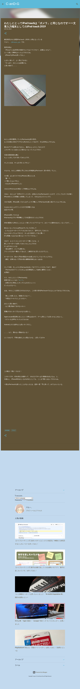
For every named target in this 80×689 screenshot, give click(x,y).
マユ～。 (29, 507)
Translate (29, 500)
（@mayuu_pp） (15, 42)
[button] (5, 33)
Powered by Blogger (41, 672)
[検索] (77, 4)
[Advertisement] (40, 407)
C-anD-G (12, 4)
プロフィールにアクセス (34, 510)
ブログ (14, 430)
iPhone (7, 430)
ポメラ (21, 280)
